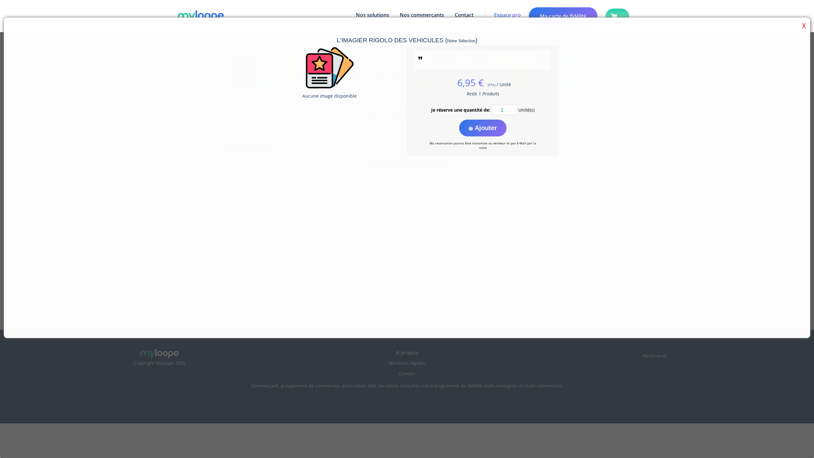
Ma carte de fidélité (563, 16)
